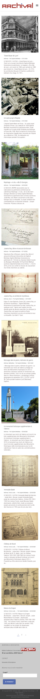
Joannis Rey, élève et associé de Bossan (17, 248)
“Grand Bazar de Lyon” (11, 56)
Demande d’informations (9, 662)
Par (15, 58)
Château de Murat (10, 544)
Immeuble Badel (9, 490)
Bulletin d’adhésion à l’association (11, 650)
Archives (6, 58)
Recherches (11, 363)
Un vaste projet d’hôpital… (12, 118)
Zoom (10, 299)
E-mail (5, 672)
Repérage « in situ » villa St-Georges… (16, 182)
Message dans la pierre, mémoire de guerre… (19, 360)
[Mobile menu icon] (37, 5)
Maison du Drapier (10, 608)
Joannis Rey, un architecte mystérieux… (17, 296)
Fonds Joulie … (12, 492)
